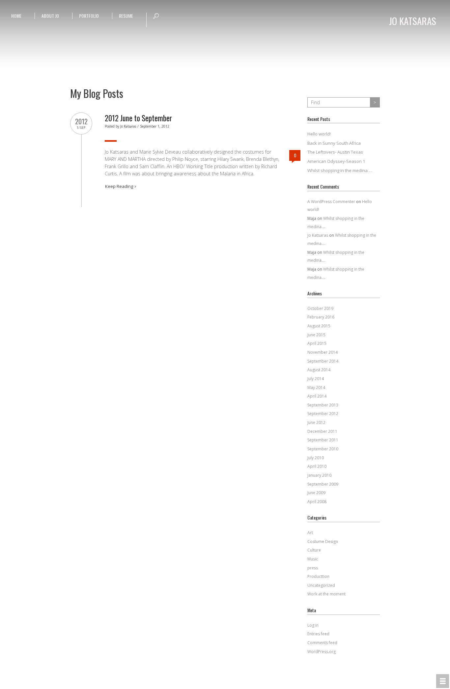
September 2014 (322, 361)
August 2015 (318, 326)
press (312, 568)
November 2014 (322, 352)
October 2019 (320, 308)
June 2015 (316, 335)
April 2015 (316, 343)
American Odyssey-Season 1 (336, 161)
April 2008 (316, 501)
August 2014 (318, 370)
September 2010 (322, 449)
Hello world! (319, 134)
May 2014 (316, 387)
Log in (313, 625)
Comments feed (322, 642)
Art (310, 532)
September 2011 (322, 440)
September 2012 (322, 413)
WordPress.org (321, 651)
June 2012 (316, 422)
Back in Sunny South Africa (334, 143)
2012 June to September (138, 118)
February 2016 (320, 317)
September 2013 (322, 405)
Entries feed (318, 634)
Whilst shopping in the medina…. (339, 170)
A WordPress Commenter (331, 201)
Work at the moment (326, 594)
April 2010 (316, 466)
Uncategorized (321, 585)
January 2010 (319, 475)
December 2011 (322, 431)
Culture (314, 550)
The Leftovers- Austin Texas (335, 152)
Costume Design (322, 541)
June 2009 (316, 492)
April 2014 (316, 396)
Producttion (318, 576)
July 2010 (315, 458)
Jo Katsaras (128, 126)
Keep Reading (119, 186)
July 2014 (315, 378)
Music (312, 559)
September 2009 (322, 484)
